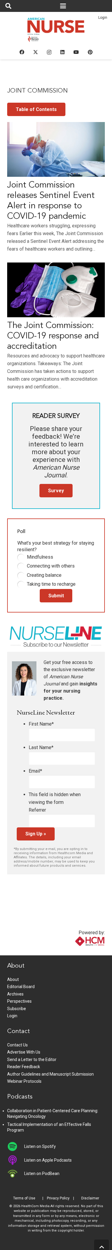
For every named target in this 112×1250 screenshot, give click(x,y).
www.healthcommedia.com (77, 951)
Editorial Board (21, 986)
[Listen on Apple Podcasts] (15, 1160)
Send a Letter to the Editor (31, 1059)
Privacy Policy (58, 1198)
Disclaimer (90, 1198)
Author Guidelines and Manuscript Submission (50, 1074)
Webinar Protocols (24, 1081)
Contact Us (17, 1045)
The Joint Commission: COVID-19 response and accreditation (53, 336)
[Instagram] (49, 52)
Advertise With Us (23, 1052)
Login (102, 17)
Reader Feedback (23, 1066)
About (13, 979)
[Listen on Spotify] (15, 1146)
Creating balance (44, 575)
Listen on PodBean (41, 1173)
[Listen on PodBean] (15, 1173)
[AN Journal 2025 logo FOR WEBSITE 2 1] (56, 31)
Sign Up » (35, 834)
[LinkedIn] (62, 52)
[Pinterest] (90, 52)
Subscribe (16, 1008)
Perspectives (19, 1001)
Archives (15, 994)
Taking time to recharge (51, 584)
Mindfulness (40, 557)
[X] (35, 52)
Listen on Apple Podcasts (48, 1160)
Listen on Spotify (40, 1146)
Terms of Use (24, 1198)
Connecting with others (51, 566)
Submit (56, 596)
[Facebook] (21, 52)
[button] (8, 6)
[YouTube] (76, 52)
